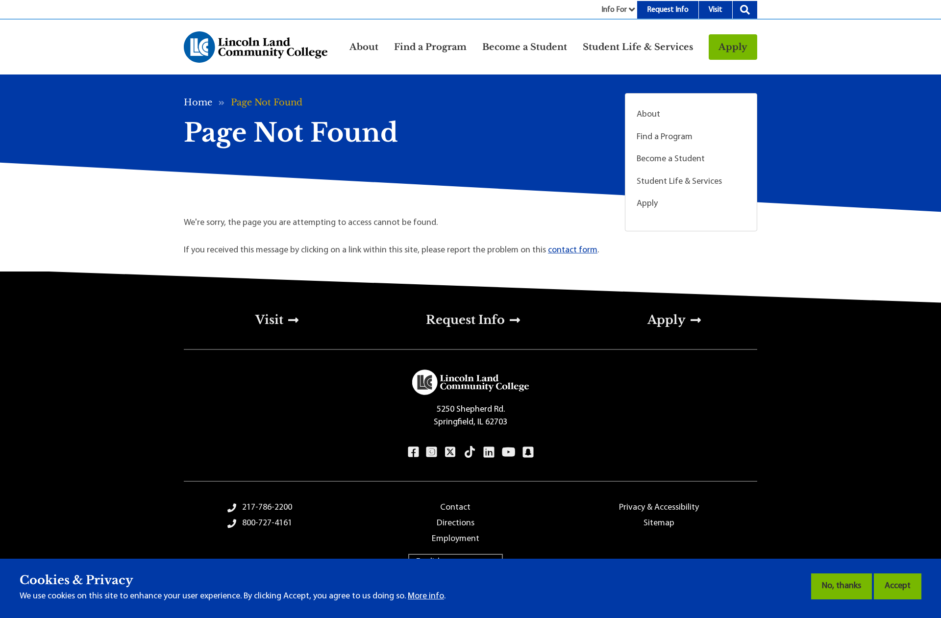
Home (198, 102)
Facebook (413, 452)
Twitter (450, 452)
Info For (614, 10)
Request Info (668, 10)
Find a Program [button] (430, 47)
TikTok (470, 452)
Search (745, 10)
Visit (715, 10)
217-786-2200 (267, 507)
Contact (455, 507)
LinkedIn (489, 452)
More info (426, 596)
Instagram (431, 452)
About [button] (363, 47)
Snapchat (528, 452)
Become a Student (671, 159)
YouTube (508, 452)
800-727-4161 (267, 523)
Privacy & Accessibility (659, 507)
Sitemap (659, 523)
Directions (455, 523)
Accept (898, 586)
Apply (732, 47)
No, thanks (841, 586)
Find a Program (665, 137)
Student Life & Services (679, 181)
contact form (572, 250)
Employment (455, 539)
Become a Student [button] (524, 47)
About (648, 114)
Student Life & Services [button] (638, 47)
